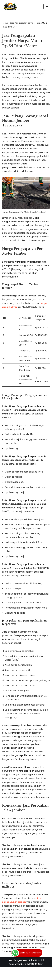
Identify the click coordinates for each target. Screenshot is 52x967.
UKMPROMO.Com (33, 964)
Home (5, 23)
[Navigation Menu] (46, 6)
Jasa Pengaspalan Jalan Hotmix (25, 960)
